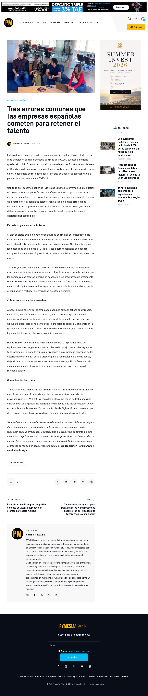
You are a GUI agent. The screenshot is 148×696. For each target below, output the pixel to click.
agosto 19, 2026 (124, 159)
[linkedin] (56, 595)
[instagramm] (48, 595)
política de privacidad (79, 651)
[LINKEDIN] (66, 481)
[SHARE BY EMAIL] (83, 481)
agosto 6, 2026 (124, 204)
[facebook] (34, 595)
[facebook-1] (58, 666)
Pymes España (17, 463)
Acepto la (74, 651)
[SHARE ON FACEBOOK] (58, 481)
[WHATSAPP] (74, 481)
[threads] (27, 595)
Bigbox (29, 197)
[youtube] (41, 595)
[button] (12, 482)
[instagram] (66, 666)
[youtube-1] (82, 666)
